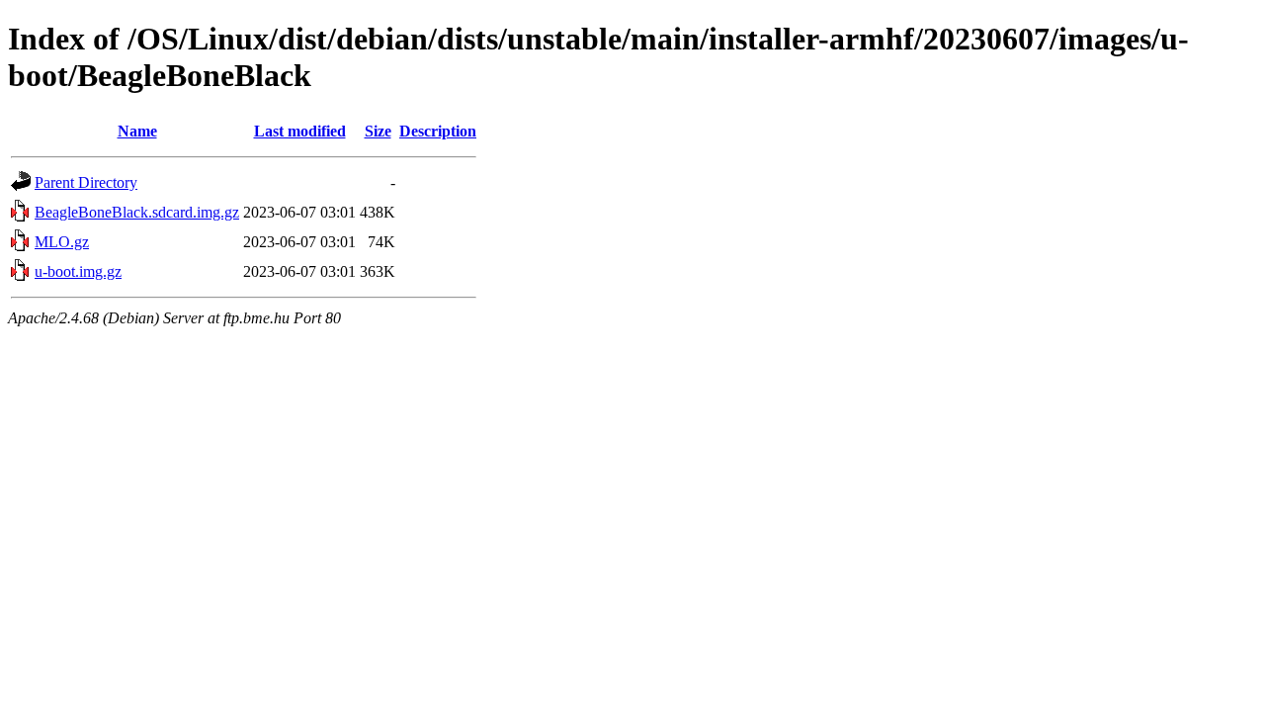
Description (437, 131)
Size (378, 131)
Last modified (300, 131)
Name (137, 131)
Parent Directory (86, 182)
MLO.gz (62, 241)
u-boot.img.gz (78, 271)
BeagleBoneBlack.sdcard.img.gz (137, 212)
